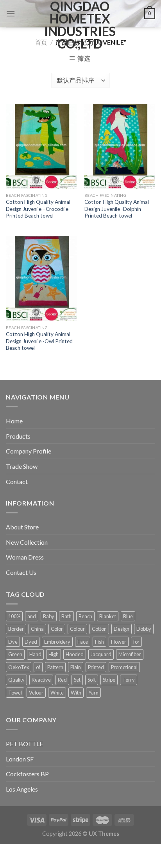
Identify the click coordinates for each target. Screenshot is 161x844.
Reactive (41, 680)
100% (14, 616)
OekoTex (18, 667)
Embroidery (57, 642)
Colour (77, 629)
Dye (13, 642)
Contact (17, 481)
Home (14, 421)
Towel (15, 692)
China (37, 629)
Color (57, 629)
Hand (35, 654)
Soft (92, 680)
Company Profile (28, 451)
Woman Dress (25, 557)
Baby (48, 616)
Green (15, 654)
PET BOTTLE (24, 743)
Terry (128, 680)
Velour (36, 692)
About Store (22, 527)
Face (82, 642)
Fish (99, 642)
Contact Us (21, 572)
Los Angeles (22, 789)
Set (77, 680)
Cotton (99, 629)
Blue (128, 616)
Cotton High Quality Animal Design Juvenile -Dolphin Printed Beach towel (116, 209)
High (53, 654)
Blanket (107, 616)
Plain (75, 667)
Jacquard (101, 654)
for (136, 642)
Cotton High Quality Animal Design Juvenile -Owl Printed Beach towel (39, 341)
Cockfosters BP (27, 773)
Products (18, 436)
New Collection (27, 542)
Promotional (124, 667)
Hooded (75, 654)
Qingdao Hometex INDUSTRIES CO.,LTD (80, 25)
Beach (85, 616)
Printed (96, 667)
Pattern (55, 667)
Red (62, 680)
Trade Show (22, 466)
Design (121, 629)
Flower (118, 642)
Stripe (109, 680)
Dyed (31, 642)
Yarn (93, 692)
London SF (20, 759)
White (57, 692)
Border (16, 629)
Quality (16, 680)
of (38, 667)
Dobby (143, 629)
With (76, 692)
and (31, 616)
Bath (66, 616)
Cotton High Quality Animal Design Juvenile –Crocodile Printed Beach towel (38, 209)
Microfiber (129, 654)
